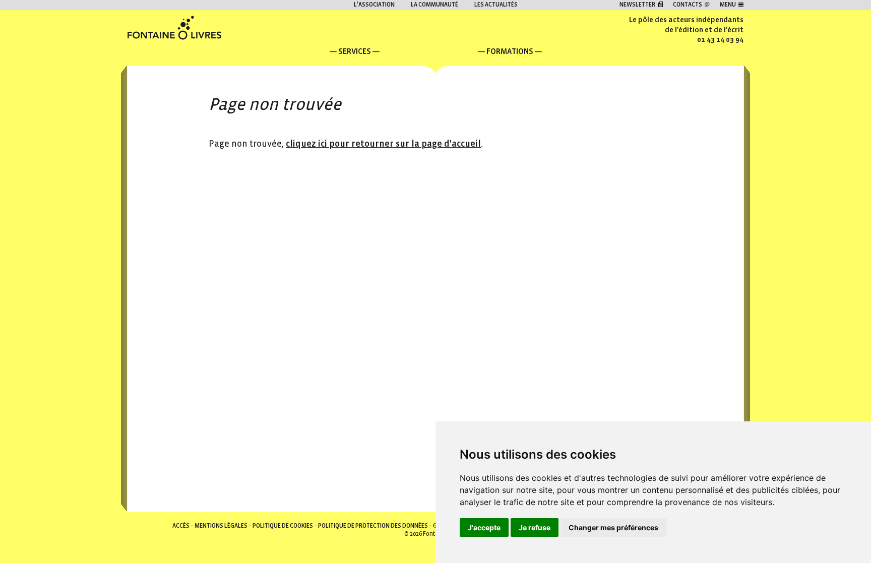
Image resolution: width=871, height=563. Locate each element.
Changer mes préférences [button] (613, 527)
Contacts (687, 5)
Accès (181, 526)
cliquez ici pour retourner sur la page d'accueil (383, 144)
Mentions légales (221, 526)
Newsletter (637, 5)
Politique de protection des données (373, 526)
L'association (374, 5)
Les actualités (496, 5)
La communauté (434, 5)
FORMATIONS (509, 51)
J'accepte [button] (484, 527)
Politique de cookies (283, 526)
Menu (728, 5)
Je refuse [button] (534, 527)
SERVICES (354, 51)
